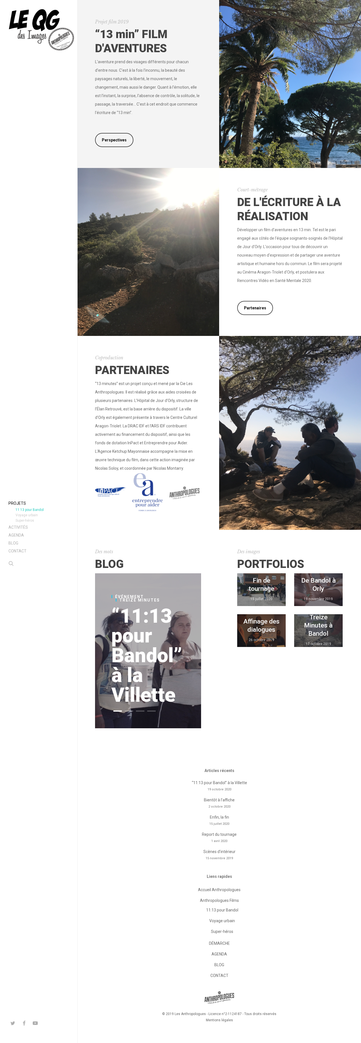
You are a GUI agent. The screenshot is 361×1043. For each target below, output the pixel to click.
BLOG (219, 965)
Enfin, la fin (219, 817)
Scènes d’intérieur (219, 851)
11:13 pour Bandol (222, 910)
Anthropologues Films (219, 900)
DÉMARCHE (219, 943)
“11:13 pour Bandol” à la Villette (146, 655)
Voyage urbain (222, 921)
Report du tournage (219, 834)
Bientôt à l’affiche (219, 800)
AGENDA (219, 954)
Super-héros (222, 931)
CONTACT (219, 975)
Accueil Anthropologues (219, 889)
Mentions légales (219, 1020)
